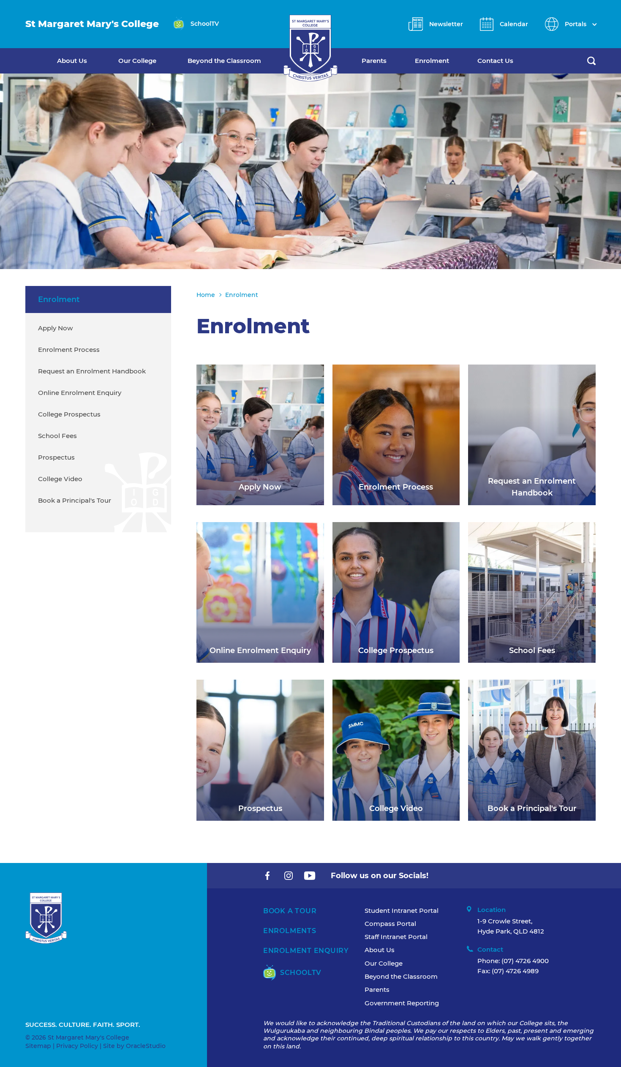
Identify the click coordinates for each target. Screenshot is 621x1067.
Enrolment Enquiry (306, 951)
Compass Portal (390, 924)
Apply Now (55, 328)
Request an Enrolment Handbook (92, 371)
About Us (72, 61)
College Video (60, 479)
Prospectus (56, 457)
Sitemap (38, 1046)
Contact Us (495, 61)
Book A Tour (289, 911)
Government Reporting (402, 1003)
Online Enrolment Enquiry (79, 393)
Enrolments (289, 931)
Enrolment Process (69, 350)
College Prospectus (69, 414)
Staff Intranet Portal (396, 937)
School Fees (57, 436)
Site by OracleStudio (134, 1046)
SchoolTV (300, 973)
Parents (374, 61)
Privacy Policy (77, 1046)
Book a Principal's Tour (74, 500)
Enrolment (432, 61)
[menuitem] (87, 60)
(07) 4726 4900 (525, 961)
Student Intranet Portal (402, 910)
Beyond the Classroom (224, 61)
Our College (137, 61)
